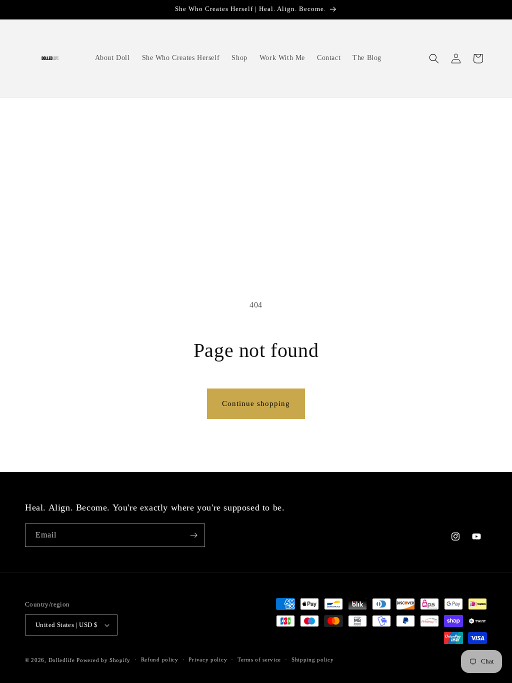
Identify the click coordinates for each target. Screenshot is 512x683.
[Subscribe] (193, 535)
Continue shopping (256, 404)
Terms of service (259, 659)
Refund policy (159, 659)
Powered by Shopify (103, 660)
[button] (434, 59)
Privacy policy (207, 659)
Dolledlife (61, 660)
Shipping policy (313, 659)
